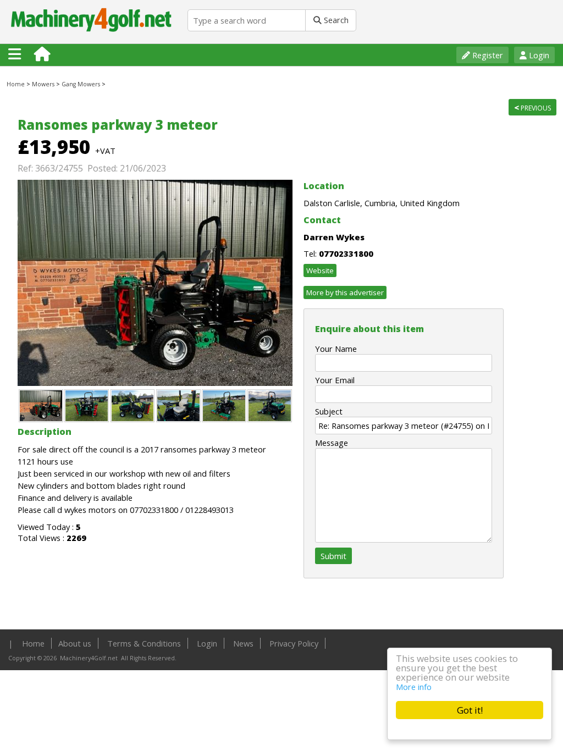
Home (16, 84)
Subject (329, 411)
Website (320, 270)
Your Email (335, 379)
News (243, 643)
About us (74, 643)
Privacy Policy (293, 643)
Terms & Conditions (144, 643)
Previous (532, 107)
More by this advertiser (345, 292)
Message (331, 442)
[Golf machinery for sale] (93, 37)
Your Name (336, 348)
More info (414, 686)
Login (538, 54)
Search (335, 19)
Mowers (43, 84)
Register (486, 54)
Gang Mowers (81, 84)
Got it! (470, 710)
